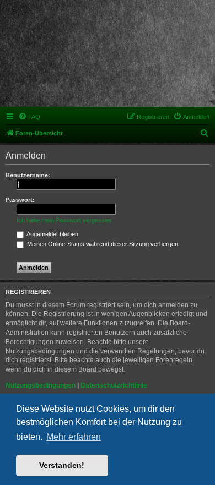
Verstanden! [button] (61, 465)
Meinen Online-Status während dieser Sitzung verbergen (101, 244)
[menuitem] (29, 116)
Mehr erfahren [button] (73, 437)
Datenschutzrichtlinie (113, 385)
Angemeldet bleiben (51, 234)
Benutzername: (28, 175)
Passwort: (20, 200)
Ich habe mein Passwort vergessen (64, 220)
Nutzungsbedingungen (41, 385)
